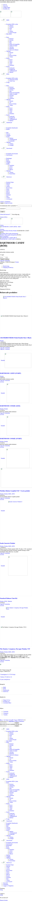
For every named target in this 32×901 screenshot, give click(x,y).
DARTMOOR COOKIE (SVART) (11, 438)
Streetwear (5, 691)
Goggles (8, 856)
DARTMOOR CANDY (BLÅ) (8, 239)
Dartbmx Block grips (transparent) (8, 235)
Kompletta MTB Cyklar (12, 781)
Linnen (8, 869)
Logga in (2, 211)
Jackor (11, 166)
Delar (7, 230)
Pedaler (15, 230)
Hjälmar (11, 72)
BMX (9, 494)
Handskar (11, 65)
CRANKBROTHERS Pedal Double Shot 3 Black (15, 338)
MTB (4, 230)
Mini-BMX (9, 741)
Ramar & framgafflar (14, 44)
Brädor (8, 824)
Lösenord (3, 208)
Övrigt (7, 819)
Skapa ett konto (8, 203)
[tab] (6, 266)
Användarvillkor (7, 703)
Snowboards (9, 844)
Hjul (10, 41)
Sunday (11, 31)
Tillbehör (10, 601)
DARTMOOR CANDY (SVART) (10, 373)
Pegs (10, 43)
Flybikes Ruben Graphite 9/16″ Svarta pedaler (15, 491)
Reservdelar (12, 173)
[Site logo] (5, 17)
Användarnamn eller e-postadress (8, 205)
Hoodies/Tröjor (10, 865)
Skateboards (6, 690)
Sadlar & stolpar (13, 45)
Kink (10, 28)
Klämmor (11, 48)
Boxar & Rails (12, 55)
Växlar (11, 97)
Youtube (5, 714)
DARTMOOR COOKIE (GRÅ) (10, 406)
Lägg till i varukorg (5, 259)
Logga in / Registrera (8, 885)
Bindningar (9, 845)
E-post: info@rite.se (5, 679)
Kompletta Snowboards (12, 842)
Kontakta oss (6, 701)
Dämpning (12, 88)
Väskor (11, 56)
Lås (10, 54)
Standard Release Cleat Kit (8, 598)
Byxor (10, 59)
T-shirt (7, 867)
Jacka (10, 63)
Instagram (5, 713)
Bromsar (11, 38)
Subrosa (11, 25)
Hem (1, 230)
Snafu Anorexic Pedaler (7, 543)
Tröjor (10, 62)
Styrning (11, 47)
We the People (12, 32)
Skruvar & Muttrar (13, 50)
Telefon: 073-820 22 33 (6, 677)
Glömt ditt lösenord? (5, 214)
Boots (7, 846)
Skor (7, 878)
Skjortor (8, 866)
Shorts (10, 61)
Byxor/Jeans (9, 870)
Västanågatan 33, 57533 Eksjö (7, 674)
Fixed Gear (12, 81)
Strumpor (8, 877)
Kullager (11, 145)
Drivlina (11, 40)
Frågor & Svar (6, 700)
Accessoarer (9, 881)
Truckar (8, 827)
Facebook (5, 711)
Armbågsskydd (13, 70)
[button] (4, 349)
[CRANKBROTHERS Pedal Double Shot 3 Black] (16, 305)
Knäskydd (11, 68)
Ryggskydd (12, 69)
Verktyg (11, 143)
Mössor (11, 169)
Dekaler (11, 52)
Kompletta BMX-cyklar (12, 731)
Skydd (7, 771)
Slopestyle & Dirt (13, 79)
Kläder (8, 763)
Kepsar (8, 876)
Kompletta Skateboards (12, 823)
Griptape (8, 828)
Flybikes (11, 27)
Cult (10, 29)
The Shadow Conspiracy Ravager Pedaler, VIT (15, 649)
